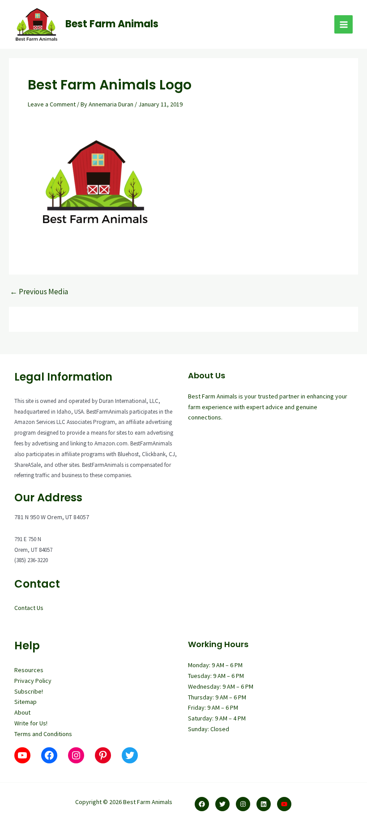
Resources (28, 670)
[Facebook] (202, 804)
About (22, 712)
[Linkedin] (263, 804)
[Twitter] (222, 804)
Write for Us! (30, 723)
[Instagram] (243, 804)
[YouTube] (284, 804)
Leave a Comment (52, 104)
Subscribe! (28, 691)
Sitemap (25, 702)
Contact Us (28, 608)
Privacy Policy (32, 681)
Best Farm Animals (111, 24)
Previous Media (39, 292)
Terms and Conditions (43, 734)
